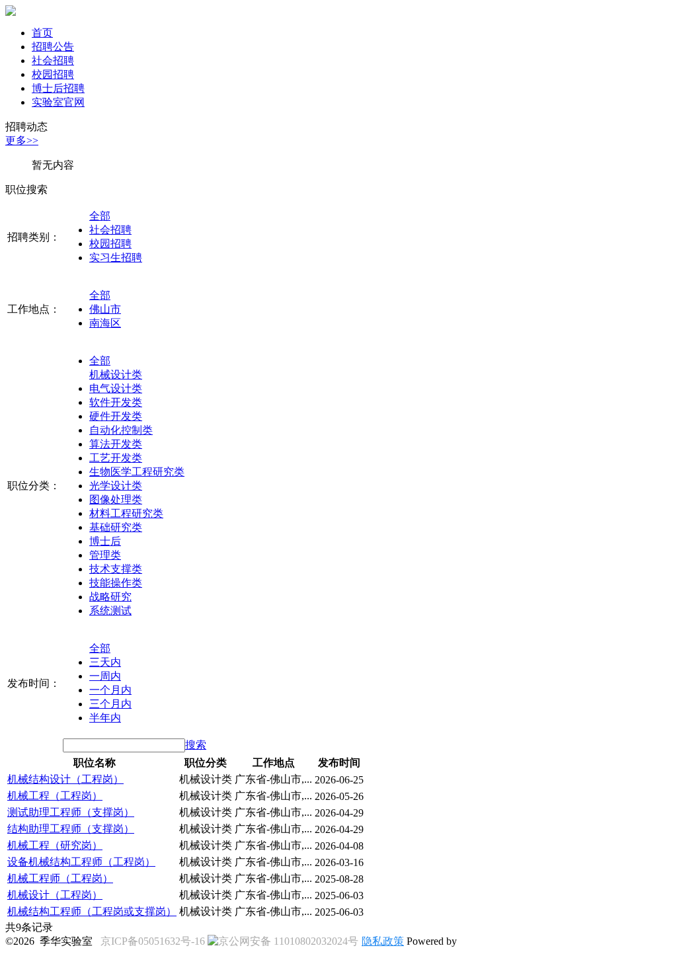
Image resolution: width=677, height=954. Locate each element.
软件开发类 (115, 402)
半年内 (105, 717)
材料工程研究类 (126, 513)
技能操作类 (115, 582)
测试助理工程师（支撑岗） (70, 812)
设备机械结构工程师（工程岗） (81, 861)
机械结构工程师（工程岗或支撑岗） (92, 911)
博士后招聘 (58, 88)
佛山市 (105, 309)
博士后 (105, 541)
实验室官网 (58, 102)
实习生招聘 (115, 257)
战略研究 (110, 596)
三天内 (105, 662)
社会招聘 (53, 60)
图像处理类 (115, 499)
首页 (42, 32)
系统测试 (110, 610)
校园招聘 (53, 74)
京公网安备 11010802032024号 (288, 941)
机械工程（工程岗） (54, 795)
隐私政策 (383, 941)
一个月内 (110, 690)
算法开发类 (115, 444)
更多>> (21, 140)
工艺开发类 (115, 457)
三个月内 (110, 703)
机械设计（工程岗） (54, 894)
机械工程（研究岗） (54, 845)
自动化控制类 (121, 430)
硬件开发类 (115, 416)
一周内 (105, 676)
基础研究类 (115, 527)
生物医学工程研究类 (136, 471)
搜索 (195, 744)
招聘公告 (53, 46)
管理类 (105, 555)
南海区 (105, 323)
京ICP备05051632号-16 (152, 941)
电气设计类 (115, 388)
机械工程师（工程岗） (60, 878)
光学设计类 (115, 485)
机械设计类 (115, 374)
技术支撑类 (115, 569)
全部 (99, 215)
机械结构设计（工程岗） (65, 779)
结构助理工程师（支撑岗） (70, 828)
